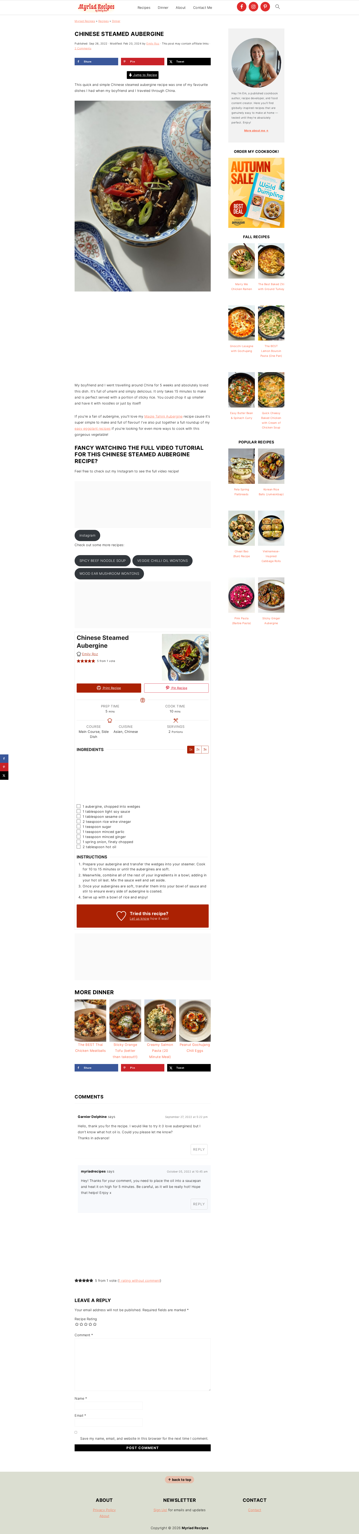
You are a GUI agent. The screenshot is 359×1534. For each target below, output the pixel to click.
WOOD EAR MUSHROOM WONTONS (109, 574)
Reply (199, 1149)
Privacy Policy (104, 1510)
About (181, 8)
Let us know (139, 919)
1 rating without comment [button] (139, 1281)
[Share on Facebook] (4, 758)
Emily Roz (90, 654)
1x (190, 749)
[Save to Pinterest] (4, 767)
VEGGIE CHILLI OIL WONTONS (162, 561)
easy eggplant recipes (93, 429)
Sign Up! (160, 1510)
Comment (84, 1335)
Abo (102, 1516)
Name (81, 1398)
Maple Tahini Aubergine (163, 416)
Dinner (163, 8)
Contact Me (202, 8)
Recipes (144, 8)
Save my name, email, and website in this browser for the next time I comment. (144, 1438)
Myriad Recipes (85, 21)
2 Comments (83, 48)
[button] (78, 660)
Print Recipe (111, 688)
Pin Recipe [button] (179, 688)
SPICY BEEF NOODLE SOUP (102, 561)
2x (198, 749)
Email (80, 1415)
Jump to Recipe (144, 75)
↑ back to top (179, 1480)
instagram (87, 535)
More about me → (256, 130)
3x (205, 749)
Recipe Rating (86, 1319)
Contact (254, 1510)
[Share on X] (4, 775)
